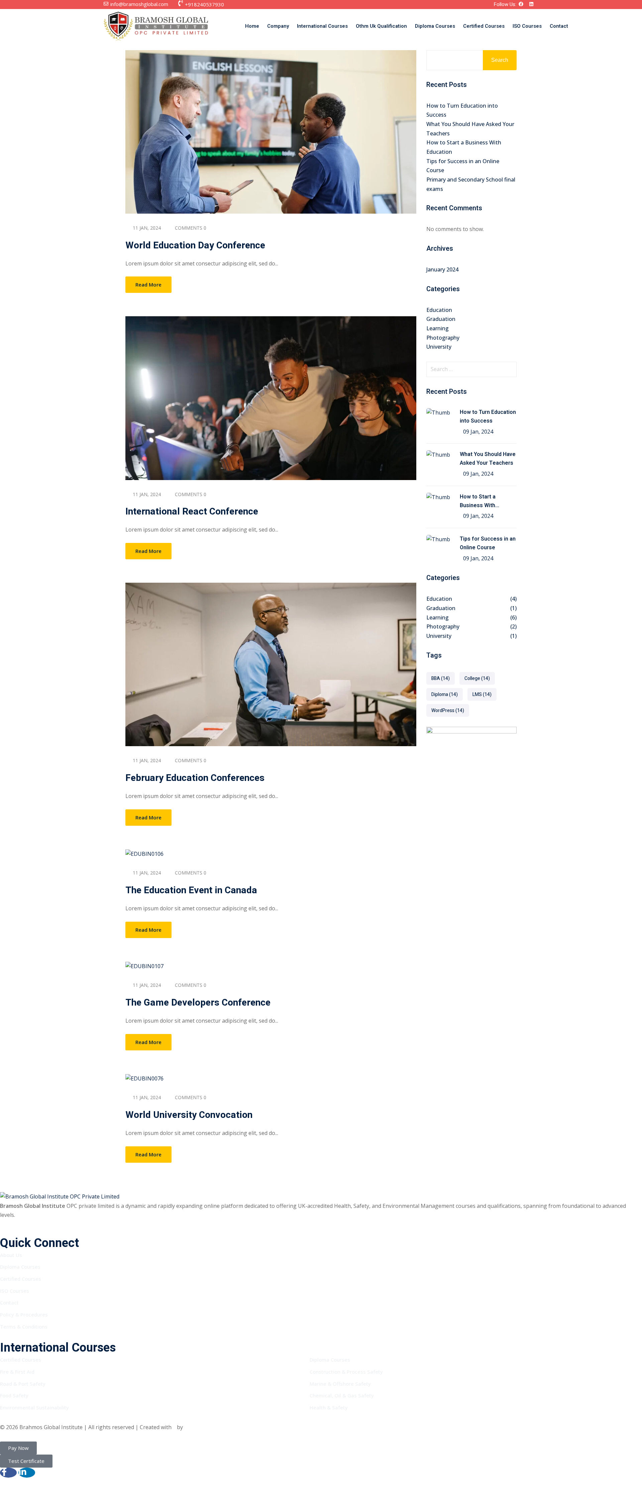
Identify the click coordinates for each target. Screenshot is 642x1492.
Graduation (440, 319)
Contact (559, 26)
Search (499, 60)
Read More (148, 284)
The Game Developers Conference (198, 1003)
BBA (440, 678)
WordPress (447, 710)
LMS (482, 694)
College (477, 678)
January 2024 (442, 269)
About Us (11, 1255)
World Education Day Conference (195, 245)
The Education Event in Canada (191, 890)
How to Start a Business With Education (478, 501)
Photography (442, 337)
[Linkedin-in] (26, 1473)
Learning (437, 328)
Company (278, 26)
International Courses (322, 26)
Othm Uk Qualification (381, 26)
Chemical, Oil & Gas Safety (342, 1395)
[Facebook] (523, 4)
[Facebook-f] (8, 1473)
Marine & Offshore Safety (340, 1383)
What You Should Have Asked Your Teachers (488, 458)
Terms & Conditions (23, 1326)
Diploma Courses (435, 26)
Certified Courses (484, 26)
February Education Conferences (194, 778)
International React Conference (191, 512)
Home (252, 26)
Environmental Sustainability (34, 1407)
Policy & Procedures (24, 1314)
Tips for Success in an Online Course (488, 543)
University (438, 346)
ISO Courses (527, 26)
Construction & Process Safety (346, 1371)
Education (439, 310)
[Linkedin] (533, 4)
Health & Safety (329, 1407)
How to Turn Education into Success (488, 416)
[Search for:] (471, 369)
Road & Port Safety (22, 1383)
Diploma (444, 694)
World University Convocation (188, 1115)
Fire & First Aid (17, 1371)
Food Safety (14, 1395)
